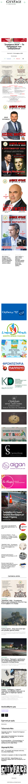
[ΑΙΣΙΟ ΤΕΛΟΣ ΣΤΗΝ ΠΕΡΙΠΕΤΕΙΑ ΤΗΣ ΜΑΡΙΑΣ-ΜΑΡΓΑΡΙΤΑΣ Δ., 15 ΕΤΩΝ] (23, 527)
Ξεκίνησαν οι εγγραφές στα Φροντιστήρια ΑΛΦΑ (13, 755)
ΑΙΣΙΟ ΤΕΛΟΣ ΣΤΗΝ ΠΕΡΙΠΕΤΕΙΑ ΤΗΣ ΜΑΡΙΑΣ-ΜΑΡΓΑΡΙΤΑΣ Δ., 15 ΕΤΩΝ (9, 527)
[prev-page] (22, 493)
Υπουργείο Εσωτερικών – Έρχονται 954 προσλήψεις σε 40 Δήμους (9, 556)
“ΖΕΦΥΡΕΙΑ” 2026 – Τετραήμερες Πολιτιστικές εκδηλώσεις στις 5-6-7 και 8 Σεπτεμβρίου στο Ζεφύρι (9, 546)
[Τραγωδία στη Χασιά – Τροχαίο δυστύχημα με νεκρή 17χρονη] (14, 506)
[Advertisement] (14, 18)
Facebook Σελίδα (4, 710)
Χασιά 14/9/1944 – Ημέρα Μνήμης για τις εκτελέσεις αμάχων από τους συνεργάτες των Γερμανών (13, 759)
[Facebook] (2, 715)
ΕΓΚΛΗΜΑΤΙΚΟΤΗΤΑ (5, 687)
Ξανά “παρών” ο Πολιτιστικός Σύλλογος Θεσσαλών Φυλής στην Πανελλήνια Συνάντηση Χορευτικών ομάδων (19, 261)
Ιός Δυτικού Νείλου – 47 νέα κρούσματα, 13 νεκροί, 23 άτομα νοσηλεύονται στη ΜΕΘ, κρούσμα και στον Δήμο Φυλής (9, 536)
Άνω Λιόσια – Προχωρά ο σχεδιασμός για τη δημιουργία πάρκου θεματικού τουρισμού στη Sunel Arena (13, 660)
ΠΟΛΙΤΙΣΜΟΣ (17, 42)
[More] (23, 58)
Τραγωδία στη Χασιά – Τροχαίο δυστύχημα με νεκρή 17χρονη (13, 514)
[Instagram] (6, 715)
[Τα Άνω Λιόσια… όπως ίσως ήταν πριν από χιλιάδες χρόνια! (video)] (14, 616)
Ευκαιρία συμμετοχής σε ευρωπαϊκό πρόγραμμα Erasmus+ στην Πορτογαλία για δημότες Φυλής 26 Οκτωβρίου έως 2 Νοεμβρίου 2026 (9, 566)
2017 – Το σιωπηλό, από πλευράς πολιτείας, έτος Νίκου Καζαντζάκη (12, 751)
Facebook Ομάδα (4, 711)
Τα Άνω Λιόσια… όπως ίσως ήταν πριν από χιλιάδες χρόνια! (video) (13, 629)
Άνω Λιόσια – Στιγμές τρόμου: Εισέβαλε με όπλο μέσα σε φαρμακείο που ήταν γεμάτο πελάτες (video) (7, 260)
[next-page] (24, 493)
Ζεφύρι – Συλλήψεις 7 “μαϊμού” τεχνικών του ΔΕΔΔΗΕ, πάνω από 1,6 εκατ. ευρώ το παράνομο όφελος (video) (13, 692)
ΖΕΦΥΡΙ (10, 42)
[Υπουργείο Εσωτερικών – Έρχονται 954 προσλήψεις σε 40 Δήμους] (23, 556)
